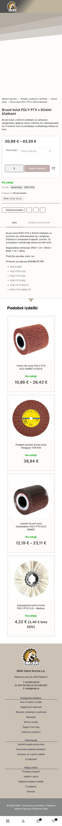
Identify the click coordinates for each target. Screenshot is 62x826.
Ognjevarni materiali (31, 707)
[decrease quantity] (8, 168)
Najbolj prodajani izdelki (31, 781)
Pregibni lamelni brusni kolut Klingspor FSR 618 (31, 446)
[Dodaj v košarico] (48, 562)
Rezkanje (31, 717)
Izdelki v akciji (31, 776)
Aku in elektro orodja (31, 702)
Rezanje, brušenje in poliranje (34, 99)
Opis (14, 222)
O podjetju (31, 786)
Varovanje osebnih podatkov (31, 749)
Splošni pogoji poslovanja (31, 744)
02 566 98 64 (32, 682)
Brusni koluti (19, 193)
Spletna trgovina (9, 99)
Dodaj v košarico (37, 168)
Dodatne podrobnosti (39, 222)
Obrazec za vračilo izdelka (31, 754)
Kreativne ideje (40, 808)
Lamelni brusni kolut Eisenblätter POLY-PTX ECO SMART (31, 526)
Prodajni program (31, 771)
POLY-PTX (29, 187)
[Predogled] (48, 330)
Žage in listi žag (31, 727)
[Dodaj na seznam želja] (48, 326)
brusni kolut (16, 187)
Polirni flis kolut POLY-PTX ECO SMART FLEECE (31, 367)
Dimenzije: (11, 150)
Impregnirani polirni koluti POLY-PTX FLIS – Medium (31, 607)
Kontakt (31, 791)
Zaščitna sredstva (31, 732)
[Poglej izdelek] (48, 322)
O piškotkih (31, 759)
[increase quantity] (20, 168)
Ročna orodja (31, 722)
